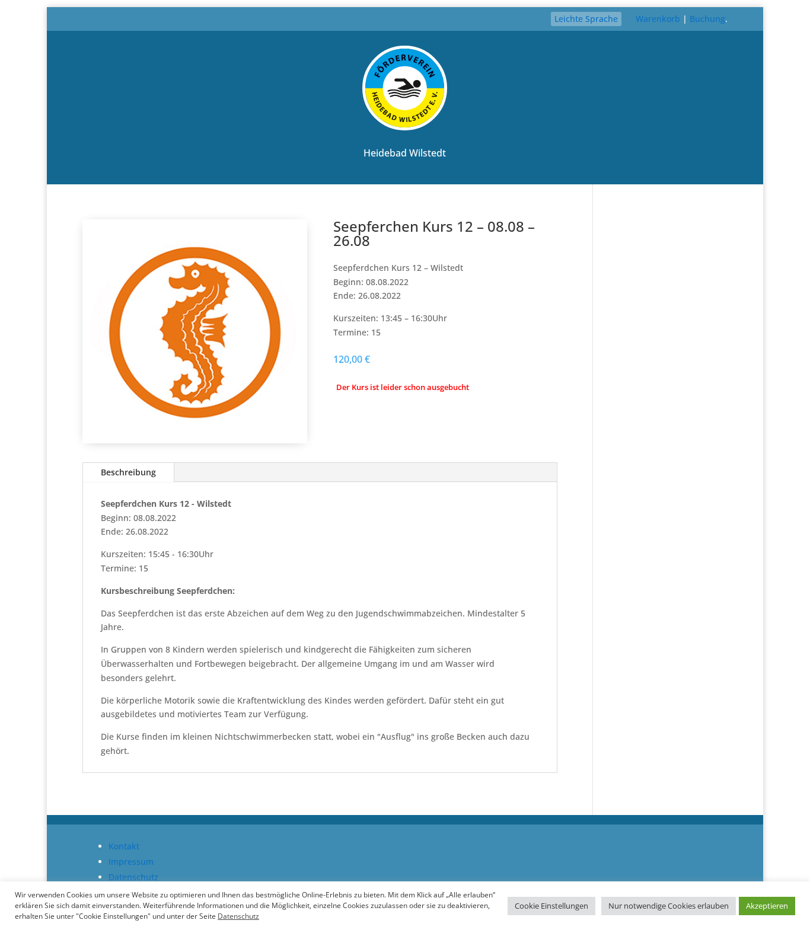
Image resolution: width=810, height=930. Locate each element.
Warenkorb (658, 18)
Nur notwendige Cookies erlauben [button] (668, 905)
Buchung (707, 18)
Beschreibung (128, 472)
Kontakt (124, 846)
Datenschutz (133, 877)
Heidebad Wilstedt (404, 152)
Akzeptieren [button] (767, 905)
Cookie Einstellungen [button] (551, 905)
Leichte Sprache (586, 18)
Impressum (131, 861)
